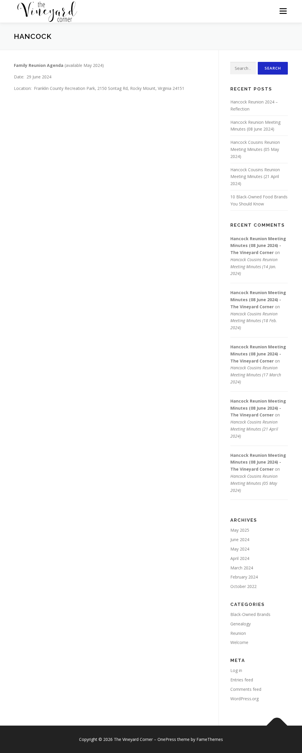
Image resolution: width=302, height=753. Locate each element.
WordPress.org (244, 698)
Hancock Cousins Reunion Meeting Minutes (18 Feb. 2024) (254, 321)
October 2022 (243, 586)
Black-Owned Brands (250, 614)
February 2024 (244, 577)
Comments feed (245, 689)
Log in (236, 670)
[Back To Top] (277, 725)
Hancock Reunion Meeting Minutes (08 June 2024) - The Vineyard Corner (258, 246)
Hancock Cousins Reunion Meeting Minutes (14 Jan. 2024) (254, 266)
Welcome (239, 642)
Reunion (238, 633)
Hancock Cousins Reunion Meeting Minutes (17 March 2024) (255, 375)
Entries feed (241, 680)
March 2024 (241, 568)
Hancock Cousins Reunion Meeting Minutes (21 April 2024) (255, 177)
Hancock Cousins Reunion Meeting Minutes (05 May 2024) (255, 149)
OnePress (166, 739)
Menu (283, 11)
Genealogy (240, 624)
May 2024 (239, 549)
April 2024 (239, 558)
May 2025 (239, 530)
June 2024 (239, 539)
